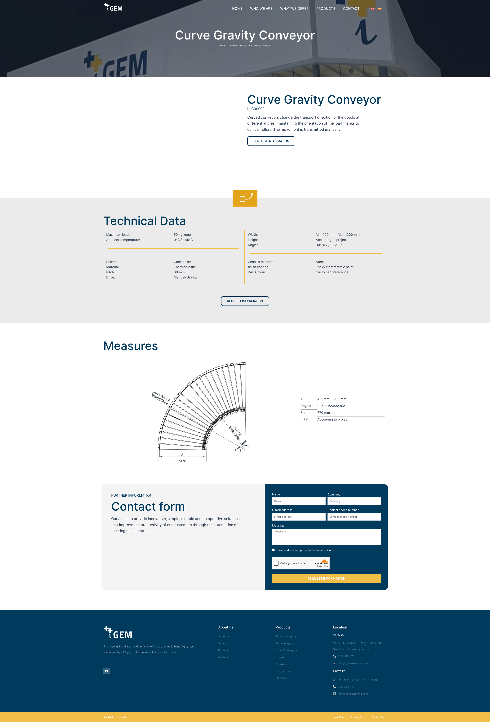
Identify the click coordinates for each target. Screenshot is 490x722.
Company (333, 494)
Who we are (261, 9)
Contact (351, 9)
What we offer (294, 9)
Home (237, 9)
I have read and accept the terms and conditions (305, 550)
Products (325, 9)
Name (276, 494)
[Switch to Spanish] (379, 9)
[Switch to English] (372, 9)
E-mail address (282, 510)
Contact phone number (343, 510)
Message (278, 525)
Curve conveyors (236, 45)
